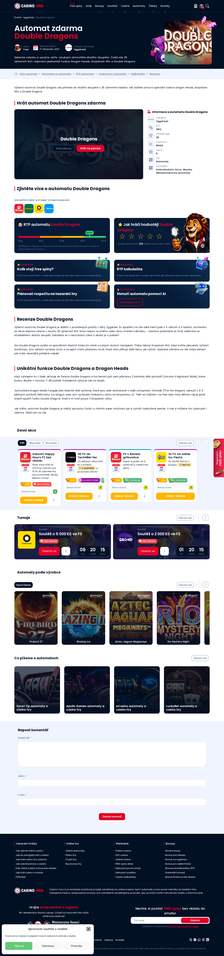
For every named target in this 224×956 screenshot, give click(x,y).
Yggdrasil (28, 17)
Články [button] (153, 6)
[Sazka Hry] (161, 457)
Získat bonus (33, 500)
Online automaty (75, 850)
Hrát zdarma (63, 148)
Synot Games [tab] (23, 585)
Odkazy (108, 940)
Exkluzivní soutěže (125, 872)
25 (157, 137)
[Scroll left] (67, 480)
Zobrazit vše (185, 443)
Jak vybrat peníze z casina (31, 863)
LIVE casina (121, 855)
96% (158, 129)
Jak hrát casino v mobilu (29, 872)
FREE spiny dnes (124, 863)
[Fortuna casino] (39, 209)
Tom (26, 49)
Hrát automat (28, 74)
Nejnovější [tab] (35, 443)
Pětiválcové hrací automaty (173, 173)
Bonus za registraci (176, 859)
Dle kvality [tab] (51, 443)
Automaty (162, 161)
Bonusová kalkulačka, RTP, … (181, 868)
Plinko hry (71, 855)
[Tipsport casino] (49, 209)
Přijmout (19, 945)
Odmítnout (48, 945)
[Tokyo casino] (70, 457)
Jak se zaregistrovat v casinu (32, 855)
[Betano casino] (19, 209)
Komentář (24, 737)
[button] (88, 929)
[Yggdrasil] (68, 50)
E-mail (22, 794)
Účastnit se (49, 551)
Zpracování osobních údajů (184, 926)
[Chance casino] (29, 209)
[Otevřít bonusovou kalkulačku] (195, 6)
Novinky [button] (165, 6)
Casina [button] (125, 6)
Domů (17, 17)
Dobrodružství (165, 169)
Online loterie (123, 859)
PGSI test (21, 877)
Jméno (22, 776)
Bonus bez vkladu (175, 855)
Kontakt (119, 940)
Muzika (187, 169)
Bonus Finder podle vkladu (180, 877)
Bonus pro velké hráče (178, 863)
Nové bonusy (172, 850)
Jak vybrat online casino (29, 850)
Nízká (159, 145)
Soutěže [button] (112, 6)
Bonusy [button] (99, 6)
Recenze (154, 74)
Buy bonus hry (73, 863)
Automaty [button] (139, 6)
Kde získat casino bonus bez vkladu (36, 868)
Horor (178, 169)
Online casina (123, 850)
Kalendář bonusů (175, 872)
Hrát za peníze (90, 148)
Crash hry (71, 859)
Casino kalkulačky (125, 877)
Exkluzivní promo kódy (128, 868)
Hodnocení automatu (113, 74)
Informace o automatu (56, 74)
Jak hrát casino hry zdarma (31, 859)
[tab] (185, 443)
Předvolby (76, 945)
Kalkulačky (138, 74)
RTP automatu (85, 74)
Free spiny (76, 6)
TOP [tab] (22, 443)
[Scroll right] (102, 480)
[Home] (29, 8)
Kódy (89, 6)
